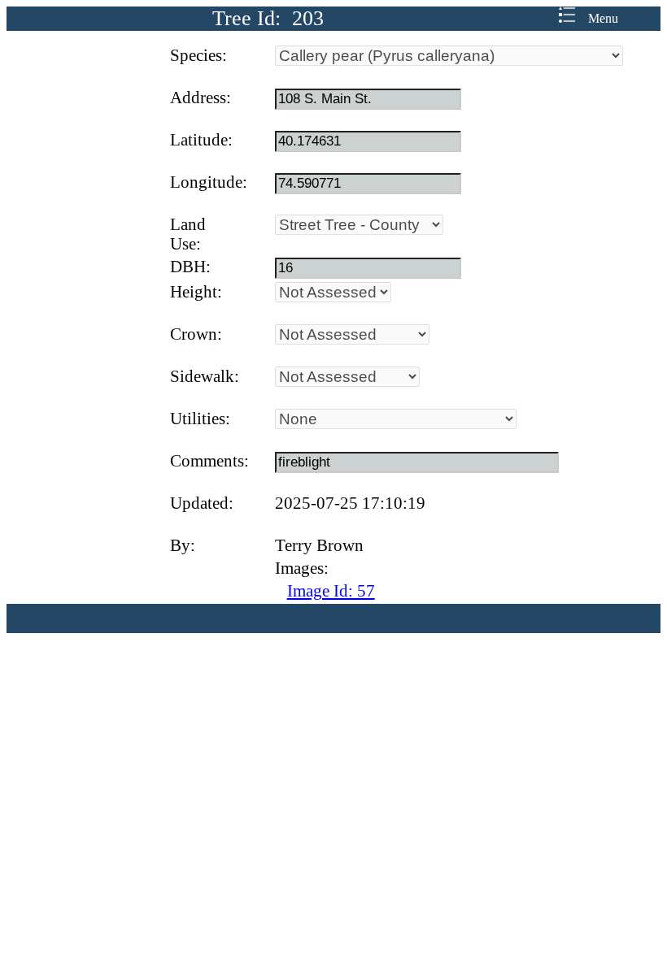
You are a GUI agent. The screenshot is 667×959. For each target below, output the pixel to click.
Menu (596, 18)
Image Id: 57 (331, 590)
